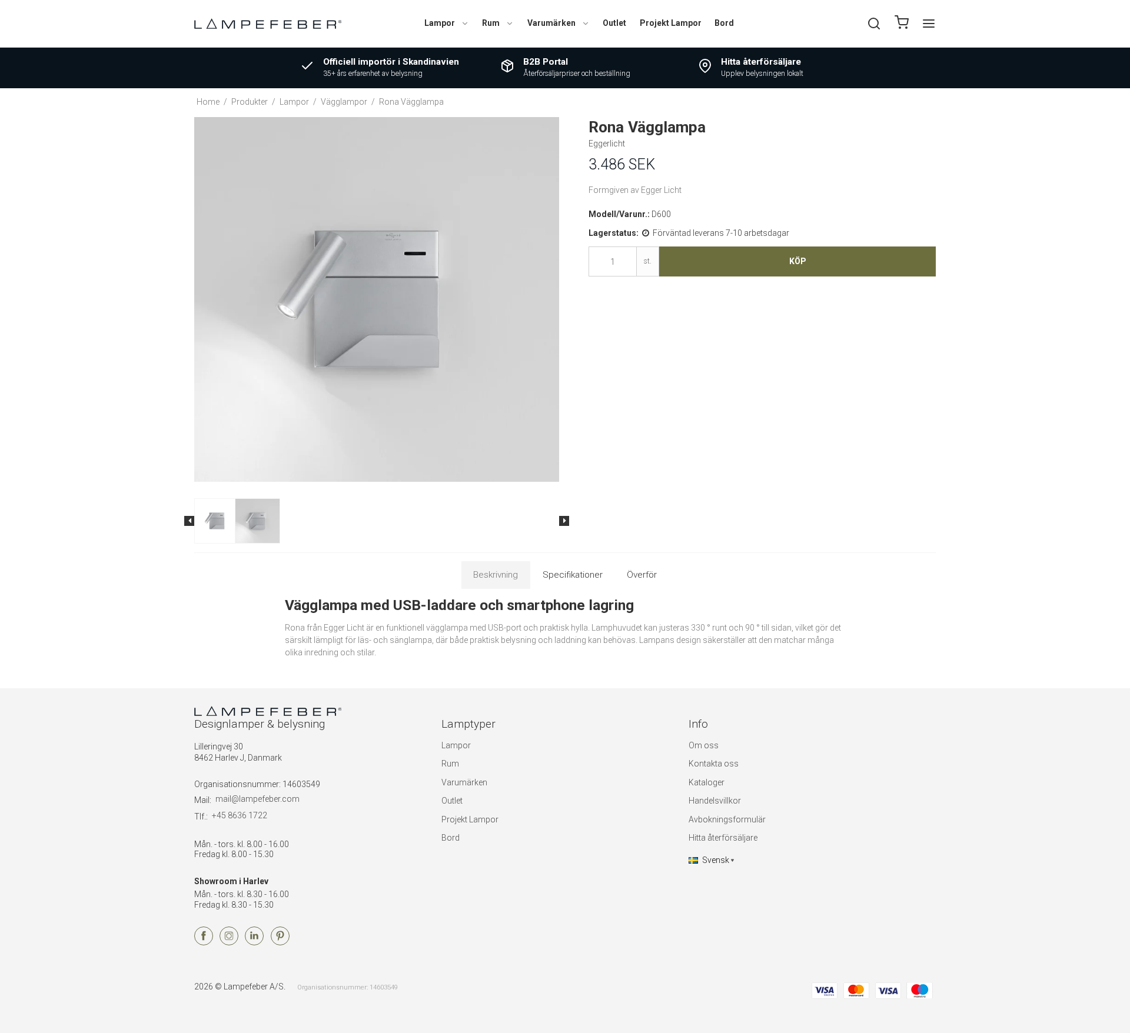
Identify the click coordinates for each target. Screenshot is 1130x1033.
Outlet (614, 23)
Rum (491, 23)
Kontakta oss (714, 763)
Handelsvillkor (715, 800)
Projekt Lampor (671, 23)
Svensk (715, 860)
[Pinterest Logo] (280, 942)
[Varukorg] (902, 23)
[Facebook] (203, 942)
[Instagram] (229, 942)
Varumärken (551, 23)
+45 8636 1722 (239, 815)
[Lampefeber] (267, 23)
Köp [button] (797, 261)
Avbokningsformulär (727, 819)
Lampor (439, 23)
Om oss (704, 745)
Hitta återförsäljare (723, 837)
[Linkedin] (254, 942)
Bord (724, 23)
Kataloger (706, 782)
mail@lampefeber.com (257, 799)
